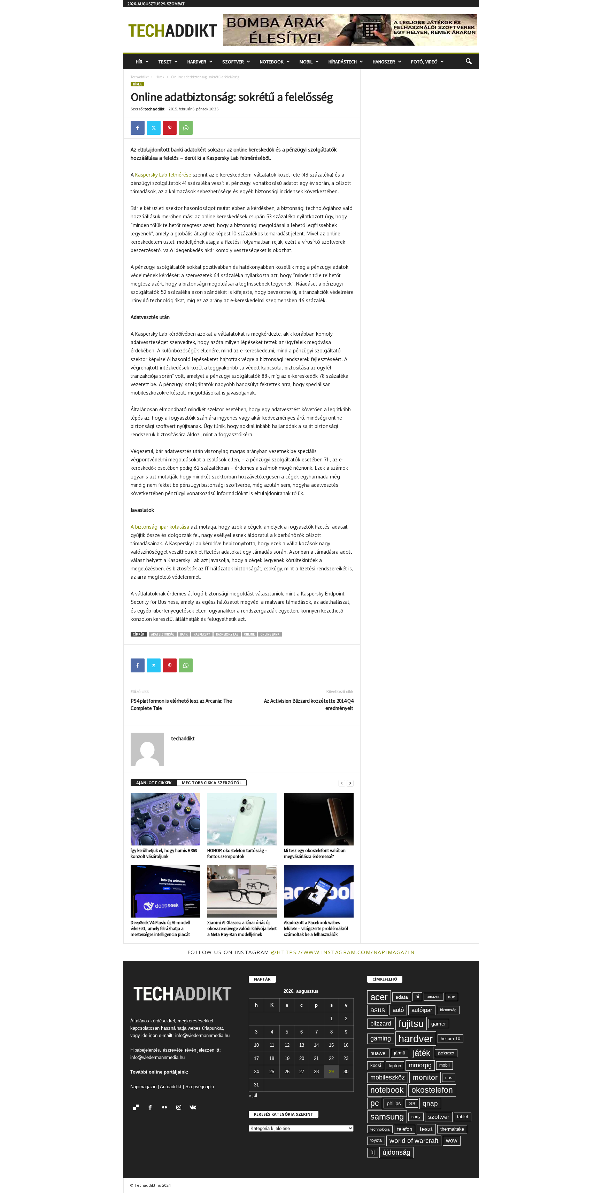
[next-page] (350, 783)
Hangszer (384, 62)
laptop (395, 1065)
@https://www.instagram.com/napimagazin (343, 952)
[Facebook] (138, 128)
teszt (426, 1128)
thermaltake (452, 1129)
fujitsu (411, 1023)
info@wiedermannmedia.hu (202, 1035)
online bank (270, 634)
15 (331, 1045)
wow (451, 1141)
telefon (404, 1129)
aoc (451, 997)
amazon (433, 997)
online (249, 634)
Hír (139, 62)
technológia (379, 1129)
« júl (253, 1095)
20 (301, 1058)
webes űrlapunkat (205, 1028)
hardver (416, 1038)
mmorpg (420, 1065)
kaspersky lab (227, 634)
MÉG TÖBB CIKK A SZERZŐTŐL (211, 782)
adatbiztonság (162, 634)
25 (271, 1071)
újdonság (396, 1152)
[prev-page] (341, 783)
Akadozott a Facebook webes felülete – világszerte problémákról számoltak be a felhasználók (316, 928)
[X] (154, 128)
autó (398, 1009)
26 (287, 1071)
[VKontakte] (193, 1108)
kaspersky (202, 634)
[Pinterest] (170, 128)
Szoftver (233, 62)
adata (401, 997)
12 (287, 1045)
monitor (425, 1077)
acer (379, 997)
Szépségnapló (199, 1086)
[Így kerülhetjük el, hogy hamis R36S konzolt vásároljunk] (165, 819)
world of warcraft (413, 1140)
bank (184, 634)
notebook (387, 1090)
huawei (378, 1053)
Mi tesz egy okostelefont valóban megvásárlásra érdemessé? (315, 853)
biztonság (448, 1010)
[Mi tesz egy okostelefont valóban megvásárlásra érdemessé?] (319, 819)
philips (394, 1103)
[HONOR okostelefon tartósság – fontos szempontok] (242, 819)
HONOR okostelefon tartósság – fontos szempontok (237, 853)
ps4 (412, 1103)
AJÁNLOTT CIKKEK (153, 782)
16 (346, 1045)
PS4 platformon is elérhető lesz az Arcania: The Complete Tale (181, 704)
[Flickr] (166, 1108)
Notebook (272, 62)
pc (374, 1103)
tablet (462, 1116)
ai (417, 996)
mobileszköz (387, 1077)
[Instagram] (180, 1108)
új (372, 1152)
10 (256, 1045)
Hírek (159, 77)
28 (316, 1071)
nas (448, 1077)
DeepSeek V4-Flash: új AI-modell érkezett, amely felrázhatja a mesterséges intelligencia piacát (160, 928)
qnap (430, 1103)
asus (377, 1010)
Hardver (196, 62)
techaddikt (154, 108)
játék (421, 1053)
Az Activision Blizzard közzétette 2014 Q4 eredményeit (308, 704)
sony (415, 1116)
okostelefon (432, 1090)
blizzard (380, 1023)
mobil (444, 1065)
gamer (438, 1024)
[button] (468, 61)
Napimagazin (143, 1086)
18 (271, 1058)
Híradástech (343, 62)
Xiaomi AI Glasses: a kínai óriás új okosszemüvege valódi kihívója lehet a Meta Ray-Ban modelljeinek (242, 928)
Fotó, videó (424, 62)
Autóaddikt (171, 1086)
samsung (387, 1116)
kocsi (375, 1065)
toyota (376, 1140)
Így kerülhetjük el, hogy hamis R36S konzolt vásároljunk (164, 853)
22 (331, 1058)
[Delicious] (137, 1108)
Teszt (165, 62)
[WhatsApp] (186, 128)
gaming (380, 1038)
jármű (399, 1052)
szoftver (438, 1116)
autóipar (421, 1010)
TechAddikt (140, 77)
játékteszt (446, 1053)
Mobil (306, 62)
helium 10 (450, 1038)
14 (316, 1045)
